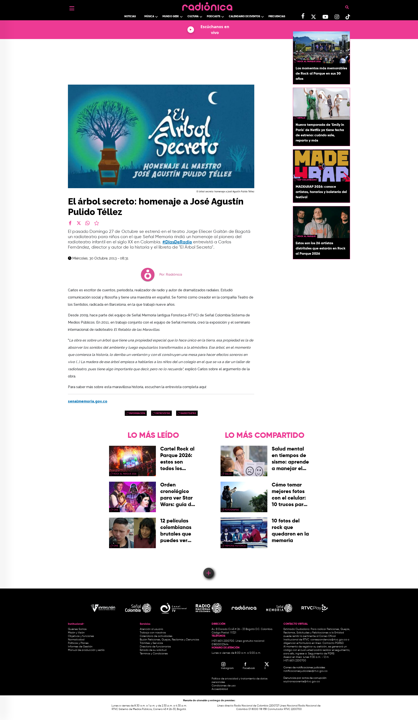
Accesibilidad (220, 689)
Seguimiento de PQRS (321, 653)
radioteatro (188, 413)
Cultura (193, 16)
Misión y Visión (76, 632)
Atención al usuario (151, 629)
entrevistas (162, 413)
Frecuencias (276, 16)
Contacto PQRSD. (333, 643)
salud (228, 474)
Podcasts (213, 16)
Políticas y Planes (78, 643)
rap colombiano (307, 180)
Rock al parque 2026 (309, 61)
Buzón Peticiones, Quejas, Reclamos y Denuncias (169, 639)
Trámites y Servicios (151, 643)
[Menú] (72, 8)
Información (137, 413)
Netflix (301, 118)
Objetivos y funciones (81, 636)
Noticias (130, 16)
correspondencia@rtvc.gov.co (328, 639)
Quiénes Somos (77, 629)
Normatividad (76, 639)
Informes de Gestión (80, 646)
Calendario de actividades (156, 636)
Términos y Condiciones (154, 653)
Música (149, 16)
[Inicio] (207, 5)
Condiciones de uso (224, 685)
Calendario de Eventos (244, 16)
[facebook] (70, 223)
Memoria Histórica (235, 546)
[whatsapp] (87, 223)
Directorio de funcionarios (155, 646)
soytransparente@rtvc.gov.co (301, 681)
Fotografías (232, 510)
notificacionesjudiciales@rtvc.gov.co (305, 671)
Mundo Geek (170, 16)
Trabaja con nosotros (153, 632)
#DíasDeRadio (177, 242)
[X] (79, 223)
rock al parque (306, 236)
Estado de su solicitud (153, 650)
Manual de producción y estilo (86, 650)
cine (115, 510)
